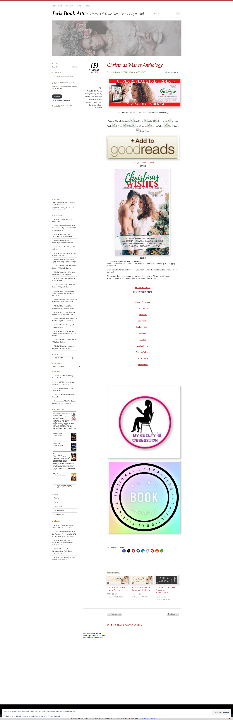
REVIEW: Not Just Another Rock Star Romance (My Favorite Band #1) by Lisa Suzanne (64, 228)
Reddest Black (57, 433)
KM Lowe (87, 96)
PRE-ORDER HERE (142, 288)
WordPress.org (59, 514)
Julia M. (118, 72)
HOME (87, 6)
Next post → (172, 614)
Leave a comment (172, 72)
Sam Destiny (93, 105)
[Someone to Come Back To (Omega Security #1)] (73, 420)
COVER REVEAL (140, 72)
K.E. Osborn (58, 455)
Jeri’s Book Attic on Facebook (62, 106)
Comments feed (59, 510)
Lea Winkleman (143, 346)
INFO (79, 6)
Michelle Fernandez (143, 302)
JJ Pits (99, 94)
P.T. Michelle (58, 435)
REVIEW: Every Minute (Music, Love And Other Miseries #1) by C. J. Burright (64, 333)
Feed (58, 521)
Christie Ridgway (59, 475)
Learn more (144, 718)
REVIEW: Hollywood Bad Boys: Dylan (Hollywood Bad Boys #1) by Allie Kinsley (63, 293)
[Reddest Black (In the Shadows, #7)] (73, 440)
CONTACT (69, 6)
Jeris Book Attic (69, 13)
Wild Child (56, 473)
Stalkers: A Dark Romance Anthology (166, 590)
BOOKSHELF (57, 6)
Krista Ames (95, 96)
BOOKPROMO (128, 72)
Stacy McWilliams (143, 352)
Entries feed (58, 506)
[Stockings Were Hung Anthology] (118, 580)
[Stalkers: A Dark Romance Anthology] (167, 580)
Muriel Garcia (97, 102)
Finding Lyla (56, 443)
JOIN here (57, 96)
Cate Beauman (59, 445)
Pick (54, 454)
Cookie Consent (54, 716)
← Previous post (115, 614)
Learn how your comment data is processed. (94, 636)
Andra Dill (90, 91)
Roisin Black (58, 415)
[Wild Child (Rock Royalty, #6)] (73, 480)
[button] (124, 551)
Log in (56, 502)
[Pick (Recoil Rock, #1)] (73, 460)
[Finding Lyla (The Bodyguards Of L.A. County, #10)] (73, 450)
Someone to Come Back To (62, 414)
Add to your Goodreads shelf (142, 163)
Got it (153, 718)
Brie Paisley (97, 91)
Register (56, 498)
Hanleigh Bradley (90, 94)
